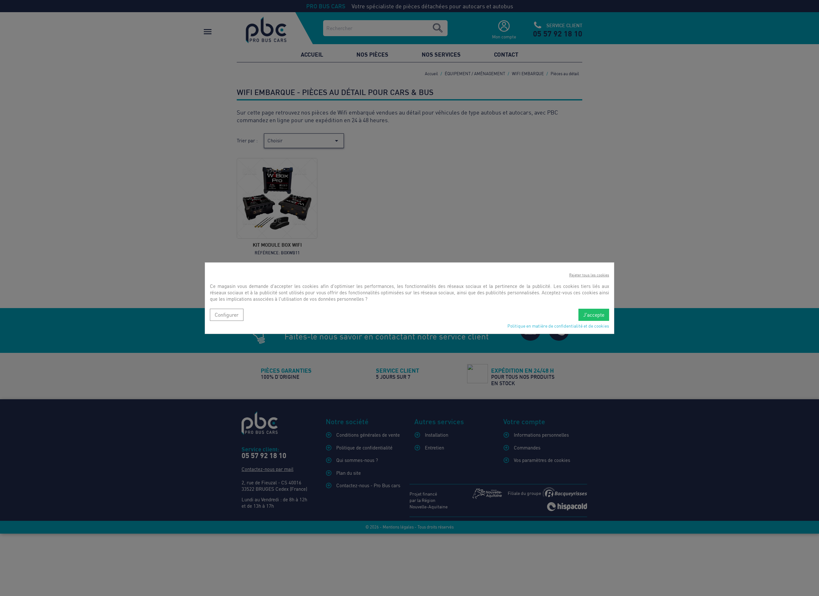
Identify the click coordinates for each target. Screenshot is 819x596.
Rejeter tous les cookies (589, 275)
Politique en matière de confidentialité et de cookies (558, 326)
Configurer (227, 315)
